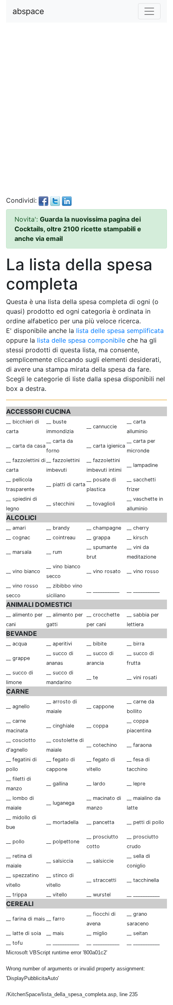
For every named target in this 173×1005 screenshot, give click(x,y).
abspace (28, 11)
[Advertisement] (86, 109)
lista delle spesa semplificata (120, 331)
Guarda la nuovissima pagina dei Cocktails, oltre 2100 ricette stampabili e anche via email (77, 229)
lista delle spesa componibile (81, 340)
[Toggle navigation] (149, 11)
